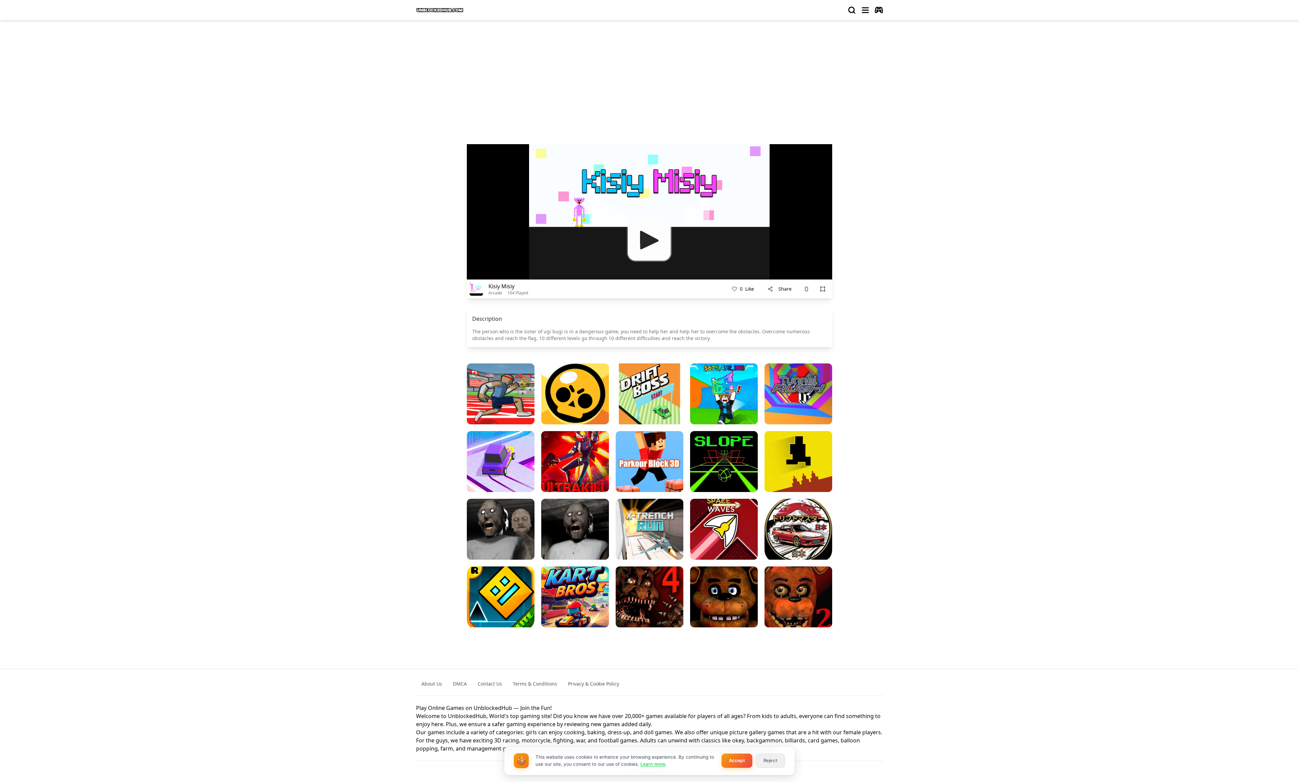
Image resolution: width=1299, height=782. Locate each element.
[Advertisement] (649, 76)
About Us (431, 683)
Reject (770, 760)
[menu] (865, 10)
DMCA (460, 683)
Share (785, 289)
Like (747, 289)
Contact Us (490, 683)
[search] (852, 10)
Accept (737, 760)
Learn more (652, 764)
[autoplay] (879, 10)
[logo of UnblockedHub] (439, 10)
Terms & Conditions (535, 683)
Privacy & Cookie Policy (593, 683)
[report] (806, 289)
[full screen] (822, 289)
